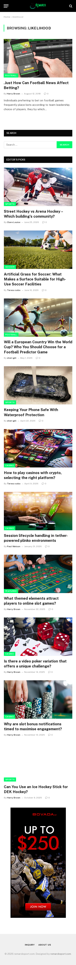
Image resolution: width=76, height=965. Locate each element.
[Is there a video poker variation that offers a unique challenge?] (38, 636)
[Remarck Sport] (38, 6)
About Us (44, 945)
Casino (9, 465)
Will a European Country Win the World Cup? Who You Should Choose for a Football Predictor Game (38, 347)
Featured (11, 591)
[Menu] (6, 6)
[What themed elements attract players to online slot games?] (38, 574)
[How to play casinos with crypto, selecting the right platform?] (38, 448)
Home (7, 17)
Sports (10, 204)
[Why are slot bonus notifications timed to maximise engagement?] (38, 699)
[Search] (70, 6)
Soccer (10, 267)
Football (11, 75)
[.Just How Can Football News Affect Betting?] (38, 58)
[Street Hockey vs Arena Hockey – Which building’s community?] (38, 187)
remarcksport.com (60, 954)
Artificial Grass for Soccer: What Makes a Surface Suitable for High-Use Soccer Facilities (35, 279)
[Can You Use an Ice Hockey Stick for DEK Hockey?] (38, 762)
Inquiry (30, 945)
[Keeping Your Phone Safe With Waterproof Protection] (38, 385)
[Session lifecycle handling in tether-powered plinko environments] (38, 511)
